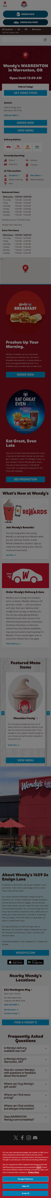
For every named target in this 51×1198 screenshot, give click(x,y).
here (39, 1167)
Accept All (25, 1193)
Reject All (25, 1186)
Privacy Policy (33, 1172)
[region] (25, 1171)
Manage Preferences (25, 1179)
